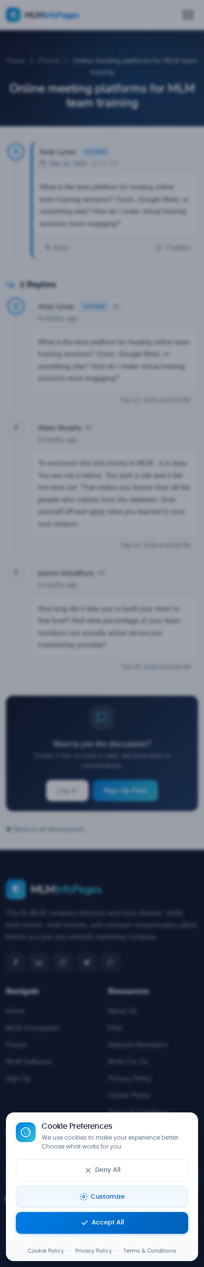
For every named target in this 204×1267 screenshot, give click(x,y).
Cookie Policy (46, 1251)
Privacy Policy (93, 1251)
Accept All (108, 1222)
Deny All (107, 1170)
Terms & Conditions (149, 1251)
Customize (108, 1197)
